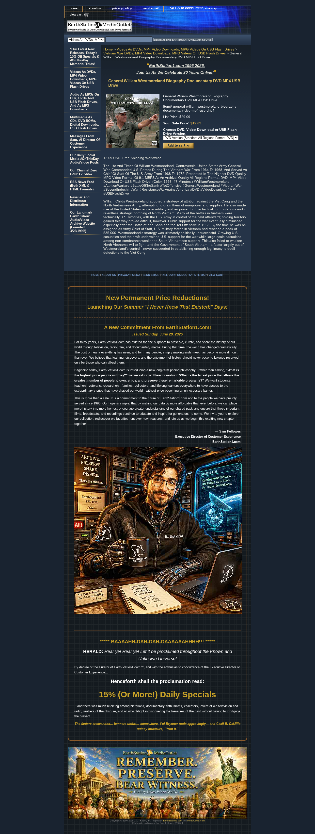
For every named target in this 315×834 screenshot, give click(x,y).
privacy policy (122, 8)
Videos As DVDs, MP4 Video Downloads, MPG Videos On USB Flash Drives (175, 49)
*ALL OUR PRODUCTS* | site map (193, 8)
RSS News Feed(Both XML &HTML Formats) (82, 185)
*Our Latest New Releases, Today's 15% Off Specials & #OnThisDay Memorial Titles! (84, 56)
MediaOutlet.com (196, 820)
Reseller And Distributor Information (80, 200)
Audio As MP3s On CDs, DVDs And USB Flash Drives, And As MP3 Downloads (84, 102)
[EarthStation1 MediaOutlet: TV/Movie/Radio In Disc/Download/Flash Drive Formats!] (125, 27)
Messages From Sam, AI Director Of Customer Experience (85, 141)
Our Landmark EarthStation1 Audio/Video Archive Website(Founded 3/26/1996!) (82, 222)
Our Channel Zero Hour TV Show (83, 172)
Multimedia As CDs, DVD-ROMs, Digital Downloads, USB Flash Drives (84, 122)
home (74, 8)
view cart (76, 14)
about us (95, 8)
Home (108, 49)
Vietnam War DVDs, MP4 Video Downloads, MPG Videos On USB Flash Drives (164, 53)
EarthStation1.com (172, 820)
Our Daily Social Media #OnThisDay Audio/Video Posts (84, 158)
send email (150, 8)
